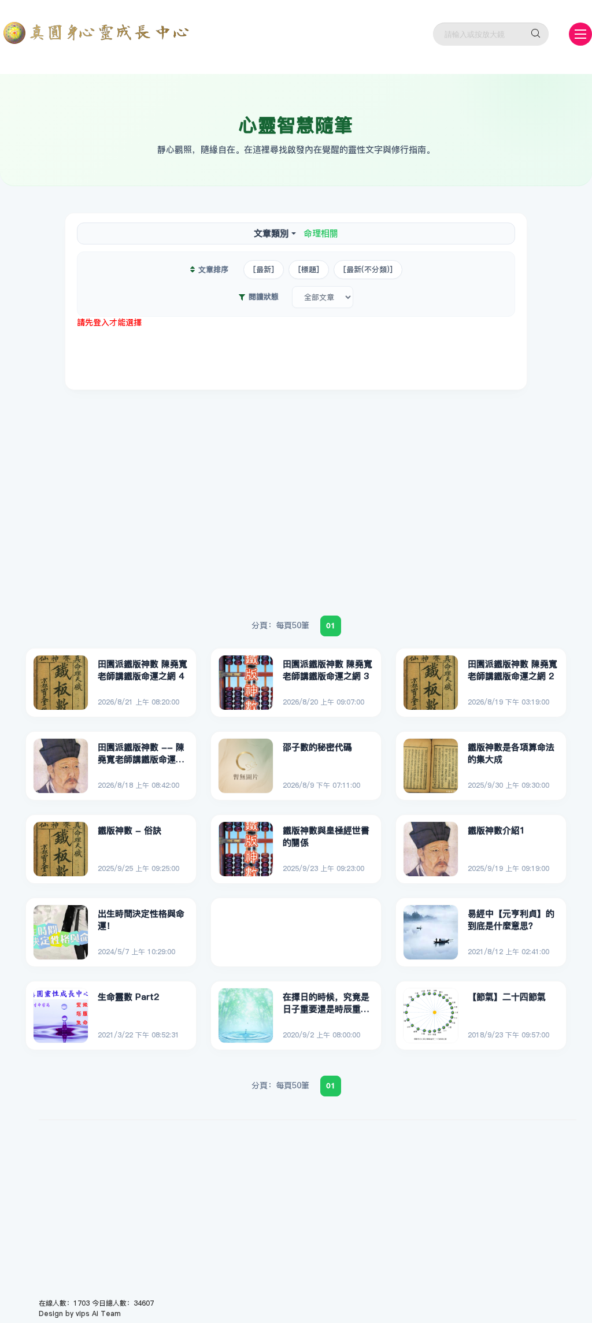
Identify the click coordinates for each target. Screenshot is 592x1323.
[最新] (263, 269)
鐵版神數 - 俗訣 (129, 830)
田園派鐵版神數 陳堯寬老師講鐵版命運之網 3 (327, 670)
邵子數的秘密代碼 (317, 747)
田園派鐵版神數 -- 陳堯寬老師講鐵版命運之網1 (141, 753)
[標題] (308, 269)
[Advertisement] (296, 354)
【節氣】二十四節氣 (507, 997)
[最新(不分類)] (368, 269)
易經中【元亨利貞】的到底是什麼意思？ (511, 919)
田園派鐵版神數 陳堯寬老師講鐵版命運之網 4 (142, 670)
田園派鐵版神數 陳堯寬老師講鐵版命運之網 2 (512, 670)
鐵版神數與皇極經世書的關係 (326, 836)
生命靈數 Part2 (128, 997)
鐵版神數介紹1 (496, 830)
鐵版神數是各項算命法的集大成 (511, 753)
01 (330, 625)
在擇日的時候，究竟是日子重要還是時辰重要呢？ (326, 1003)
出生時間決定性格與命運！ (141, 919)
